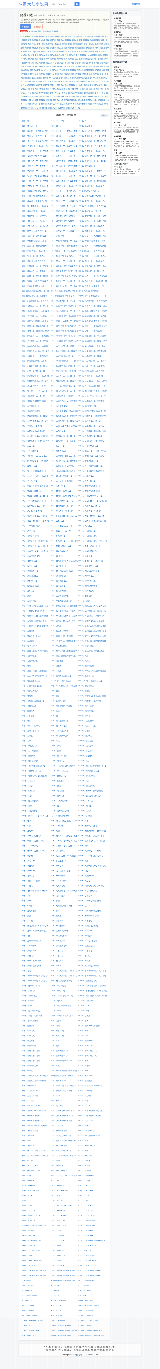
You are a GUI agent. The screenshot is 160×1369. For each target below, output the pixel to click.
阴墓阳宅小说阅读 (45, 100)
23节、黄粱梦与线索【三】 (61, 490)
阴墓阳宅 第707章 (96, 92)
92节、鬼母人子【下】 (31, 730)
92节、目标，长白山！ (59, 1170)
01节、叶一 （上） (29, 121)
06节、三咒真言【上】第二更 (33, 430)
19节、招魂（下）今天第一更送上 (92, 256)
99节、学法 (55, 740)
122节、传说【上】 (29, 1220)
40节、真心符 (84, 880)
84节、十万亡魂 (85, 1155)
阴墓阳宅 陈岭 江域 (81, 81)
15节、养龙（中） (58, 236)
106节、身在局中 (86, 750)
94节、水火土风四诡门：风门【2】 (93, 970)
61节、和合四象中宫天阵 (89, 915)
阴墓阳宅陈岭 (57, 81)
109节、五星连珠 (86, 755)
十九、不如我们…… (58, 1315)
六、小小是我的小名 (30, 1295)
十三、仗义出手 (57, 1305)
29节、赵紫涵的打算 (30, 1065)
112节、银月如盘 (86, 1000)
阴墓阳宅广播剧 (75, 66)
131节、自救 (27, 795)
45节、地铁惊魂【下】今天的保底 (64, 890)
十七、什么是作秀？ (87, 1310)
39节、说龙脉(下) (86, 1080)
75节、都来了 (84, 1140)
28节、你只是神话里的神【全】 (34, 400)
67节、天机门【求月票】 (89, 925)
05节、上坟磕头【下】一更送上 (91, 425)
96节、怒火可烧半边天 (59, 735)
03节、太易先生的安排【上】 (62, 570)
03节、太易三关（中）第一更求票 (35, 181)
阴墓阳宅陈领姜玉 (62, 77)
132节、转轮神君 (86, 1235)
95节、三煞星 (27, 735)
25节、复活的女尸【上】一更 (62, 500)
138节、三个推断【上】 (88, 1245)
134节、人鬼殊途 (57, 1240)
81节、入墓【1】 (57, 950)
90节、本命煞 (84, 1165)
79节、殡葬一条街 (86, 705)
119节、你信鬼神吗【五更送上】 (35, 775)
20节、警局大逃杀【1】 (31, 1050)
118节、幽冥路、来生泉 (31, 1215)
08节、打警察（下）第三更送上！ (92, 146)
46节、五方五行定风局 (88, 890)
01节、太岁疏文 (85, 815)
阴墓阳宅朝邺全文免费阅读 (81, 74)
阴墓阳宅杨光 (38, 89)
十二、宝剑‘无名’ (28, 1305)
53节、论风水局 (28, 905)
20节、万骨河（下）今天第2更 (91, 375)
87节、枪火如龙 (57, 960)
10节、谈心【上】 (29, 1030)
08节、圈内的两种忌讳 (88, 585)
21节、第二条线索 (58, 850)
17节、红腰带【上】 (30, 465)
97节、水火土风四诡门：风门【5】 (93, 975)
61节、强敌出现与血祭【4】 (33, 1120)
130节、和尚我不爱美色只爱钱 (91, 790)
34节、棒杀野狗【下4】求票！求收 (64, 540)
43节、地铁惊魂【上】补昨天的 (91, 885)
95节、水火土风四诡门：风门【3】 (35, 975)
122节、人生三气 (28, 780)
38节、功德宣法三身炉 (31, 880)
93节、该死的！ (85, 1170)
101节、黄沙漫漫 (57, 1185)
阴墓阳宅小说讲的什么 (58, 51)
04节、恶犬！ (84, 1020)
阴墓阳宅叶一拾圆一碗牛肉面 (79, 85)
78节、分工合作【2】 (87, 1145)
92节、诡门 (26, 970)
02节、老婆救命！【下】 (31, 570)
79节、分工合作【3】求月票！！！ (35, 1150)
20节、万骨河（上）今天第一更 (63, 375)
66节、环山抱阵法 (58, 925)
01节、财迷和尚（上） (88, 166)
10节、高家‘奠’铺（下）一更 (90, 211)
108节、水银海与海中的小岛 (62, 995)
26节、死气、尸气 (29, 860)
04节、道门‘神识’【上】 (31, 575)
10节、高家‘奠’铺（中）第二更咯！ (64, 211)
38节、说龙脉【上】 (59, 1080)
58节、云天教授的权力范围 (90, 910)
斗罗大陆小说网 (33, 3)
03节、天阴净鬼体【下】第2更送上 (64, 420)
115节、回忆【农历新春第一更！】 (93, 765)
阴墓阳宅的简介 (92, 100)
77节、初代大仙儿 (29, 705)
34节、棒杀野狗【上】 (88, 530)
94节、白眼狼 (84, 730)
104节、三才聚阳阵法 (30, 750)
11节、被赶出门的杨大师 (31, 835)
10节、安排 (83, 1030)
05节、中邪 (26, 825)
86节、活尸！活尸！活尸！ (32, 960)
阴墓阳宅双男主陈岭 (46, 62)
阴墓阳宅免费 (69, 104)
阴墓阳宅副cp (73, 59)
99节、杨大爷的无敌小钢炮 (61, 980)
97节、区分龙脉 (28, 1180)
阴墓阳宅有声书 (73, 55)
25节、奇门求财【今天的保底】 (91, 855)
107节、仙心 (56, 1195)
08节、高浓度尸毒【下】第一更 (63, 435)
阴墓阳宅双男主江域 (97, 70)
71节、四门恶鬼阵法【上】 (61, 1135)
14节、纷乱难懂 (28, 1040)
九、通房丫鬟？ (28, 1300)
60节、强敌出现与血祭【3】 (90, 1115)
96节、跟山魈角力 (86, 1175)
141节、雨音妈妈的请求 (60, 810)
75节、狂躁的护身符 (59, 700)
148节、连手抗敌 (28, 1265)
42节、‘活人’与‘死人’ (30, 645)
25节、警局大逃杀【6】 (88, 1055)
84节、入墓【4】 (57, 955)
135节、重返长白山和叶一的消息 (92, 1240)
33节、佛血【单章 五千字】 (61, 530)
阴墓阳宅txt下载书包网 (37, 104)
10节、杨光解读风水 (59, 590)
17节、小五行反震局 (30, 845)
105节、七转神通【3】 (88, 1190)
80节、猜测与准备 (29, 950)
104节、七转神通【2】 (60, 1190)
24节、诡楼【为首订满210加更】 (64, 855)
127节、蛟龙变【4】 (30, 1230)
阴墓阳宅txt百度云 (101, 96)
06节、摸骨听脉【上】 (59, 580)
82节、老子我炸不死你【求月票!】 (35, 1155)
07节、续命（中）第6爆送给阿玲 (63, 326)
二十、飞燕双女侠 (86, 1315)
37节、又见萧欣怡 (86, 875)
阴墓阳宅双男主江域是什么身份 (83, 62)
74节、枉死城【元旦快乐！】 (33, 700)
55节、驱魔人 (56, 665)
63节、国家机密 (57, 920)
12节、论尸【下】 (58, 1035)
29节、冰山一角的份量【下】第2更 (35, 520)
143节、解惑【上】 (58, 1255)
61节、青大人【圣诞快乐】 (61, 675)
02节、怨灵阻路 (28, 1285)
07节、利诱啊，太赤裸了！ (90, 825)
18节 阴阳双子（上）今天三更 (33, 251)
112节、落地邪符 (57, 760)
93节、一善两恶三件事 (59, 730)
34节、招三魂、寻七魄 (59, 630)
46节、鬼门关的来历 (30, 1095)
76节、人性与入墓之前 (88, 940)
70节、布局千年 (85, 930)
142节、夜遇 (27, 1255)
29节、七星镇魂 (28, 865)
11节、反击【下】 (58, 445)
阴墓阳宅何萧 (42, 55)
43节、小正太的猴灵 (59, 645)
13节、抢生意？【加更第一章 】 (92, 835)
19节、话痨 (83, 845)
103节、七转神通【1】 (31, 1190)
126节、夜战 (56, 785)
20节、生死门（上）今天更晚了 (34, 261)
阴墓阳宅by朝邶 (74, 51)
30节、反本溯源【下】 (31, 405)
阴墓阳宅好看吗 (81, 104)
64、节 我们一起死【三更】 (61, 680)
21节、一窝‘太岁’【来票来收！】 (34, 610)
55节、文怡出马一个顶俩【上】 (34, 1110)
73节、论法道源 (85, 935)
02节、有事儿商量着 (30, 1020)
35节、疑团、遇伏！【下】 (90, 545)
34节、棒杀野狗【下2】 (88, 535)
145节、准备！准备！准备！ (33, 1260)
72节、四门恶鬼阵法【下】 (90, 1135)
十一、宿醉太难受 (86, 1300)
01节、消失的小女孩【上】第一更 (92, 410)
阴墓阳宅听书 (59, 96)
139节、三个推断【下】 (31, 1250)
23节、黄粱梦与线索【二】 (32, 490)
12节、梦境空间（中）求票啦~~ (34, 166)
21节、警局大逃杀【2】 (60, 1050)
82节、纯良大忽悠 (86, 710)
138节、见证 (56, 805)
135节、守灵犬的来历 (59, 800)
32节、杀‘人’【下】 (29, 530)
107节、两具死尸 (28, 755)
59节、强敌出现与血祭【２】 (62, 1115)
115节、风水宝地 (28, 1210)
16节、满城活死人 (86, 1040)
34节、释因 (83, 1070)
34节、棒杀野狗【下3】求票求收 (35, 540)
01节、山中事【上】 (30, 565)
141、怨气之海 (85, 1250)
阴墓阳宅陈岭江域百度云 (59, 70)
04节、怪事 (83, 820)
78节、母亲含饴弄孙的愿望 (61, 705)
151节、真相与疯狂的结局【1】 (34, 1270)
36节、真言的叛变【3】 (88, 550)
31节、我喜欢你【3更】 (31, 410)
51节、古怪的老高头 (30, 660)
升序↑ (104, 115)
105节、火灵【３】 (58, 990)
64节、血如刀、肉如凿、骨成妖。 (35, 1125)
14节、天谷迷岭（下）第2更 (90, 355)
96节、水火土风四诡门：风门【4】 (64, 975)
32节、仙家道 (27, 1070)
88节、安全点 (84, 960)
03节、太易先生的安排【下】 (90, 570)
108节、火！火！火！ (59, 755)
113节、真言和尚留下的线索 (62, 1205)
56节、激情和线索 (86, 665)
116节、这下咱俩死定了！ (32, 1010)
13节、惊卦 (83, 1035)
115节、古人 (84, 1005)
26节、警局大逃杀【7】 (31, 1060)
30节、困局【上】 (58, 520)
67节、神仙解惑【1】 (30, 1130)
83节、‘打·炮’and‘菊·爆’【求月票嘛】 (64, 1155)
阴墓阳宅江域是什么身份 (48, 74)
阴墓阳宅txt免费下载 (61, 100)
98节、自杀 (26, 740)
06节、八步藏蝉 (57, 825)
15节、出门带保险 (29, 600)
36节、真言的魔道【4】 (31, 555)
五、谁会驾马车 (85, 1290)
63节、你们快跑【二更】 (31, 680)
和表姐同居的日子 (121, 164)
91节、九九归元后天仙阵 (89, 965)
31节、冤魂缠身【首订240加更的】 (93, 865)
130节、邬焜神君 (28, 1235)
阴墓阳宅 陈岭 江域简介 (57, 55)
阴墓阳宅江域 (29, 81)
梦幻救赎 (117, 122)
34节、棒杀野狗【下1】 (60, 535)
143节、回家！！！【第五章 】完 (35, 815)
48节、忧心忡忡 (85, 1095)
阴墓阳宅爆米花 (64, 74)
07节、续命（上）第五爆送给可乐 (35, 326)
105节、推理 (56, 750)
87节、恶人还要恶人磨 (59, 720)
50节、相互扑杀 (57, 1100)
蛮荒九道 (117, 108)
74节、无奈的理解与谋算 (31, 940)
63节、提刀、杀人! (86, 1120)
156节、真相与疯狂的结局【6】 (91, 1275)
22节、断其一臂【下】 (59, 485)
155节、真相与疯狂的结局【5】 (63, 1275)
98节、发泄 (55, 1180)
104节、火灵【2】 (29, 990)
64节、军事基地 (85, 920)
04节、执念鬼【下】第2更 (32, 425)
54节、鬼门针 (84, 1105)
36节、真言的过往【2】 (60, 550)
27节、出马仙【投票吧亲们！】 (34, 620)
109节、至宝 (27, 1200)
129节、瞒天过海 (57, 790)
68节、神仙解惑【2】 (59, 1130)
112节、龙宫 (27, 1205)
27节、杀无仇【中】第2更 (32, 510)
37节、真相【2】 (86, 555)
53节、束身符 (84, 660)
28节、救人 (83, 1060)
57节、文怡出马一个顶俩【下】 (91, 1110)
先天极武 (117, 80)
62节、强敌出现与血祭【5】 (62, 1120)
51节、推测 (55, 900)
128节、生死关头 (28, 790)
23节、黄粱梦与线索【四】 (90, 490)
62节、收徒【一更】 (87, 675)
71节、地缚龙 (27, 695)
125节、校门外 (28, 785)
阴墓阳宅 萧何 (62, 85)
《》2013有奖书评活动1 (60, 815)
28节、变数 (83, 860)
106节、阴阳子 (28, 1195)
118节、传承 (84, 1010)
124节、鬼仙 (84, 780)
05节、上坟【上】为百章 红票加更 (64, 425)
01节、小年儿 (84, 1015)
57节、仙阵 (55, 910)
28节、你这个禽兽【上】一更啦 (34, 515)
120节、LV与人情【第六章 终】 (63, 1015)
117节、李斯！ (56, 1010)
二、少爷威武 (84, 1285)
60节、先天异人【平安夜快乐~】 (35, 675)
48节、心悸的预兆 (29, 655)
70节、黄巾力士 (28, 1135)
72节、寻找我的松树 (59, 935)
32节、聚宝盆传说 (29, 870)
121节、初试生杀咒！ (87, 775)
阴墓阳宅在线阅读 (95, 104)
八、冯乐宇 (83, 1295)
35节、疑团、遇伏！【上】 (61, 545)
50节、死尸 (26, 900)
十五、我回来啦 (28, 1310)
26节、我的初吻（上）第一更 (33, 395)
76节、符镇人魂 (28, 1145)
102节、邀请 (84, 1185)
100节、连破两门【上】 (88, 980)
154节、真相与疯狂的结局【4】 (34, 1275)
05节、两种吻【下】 (30, 580)
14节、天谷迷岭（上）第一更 (62, 355)
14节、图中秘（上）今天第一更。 (35, 231)
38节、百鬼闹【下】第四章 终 (91, 560)
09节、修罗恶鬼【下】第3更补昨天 (35, 440)
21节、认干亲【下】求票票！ (62, 480)
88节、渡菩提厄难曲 (30, 1165)
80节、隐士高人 (28, 710)
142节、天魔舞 (85, 810)
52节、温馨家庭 (57, 660)
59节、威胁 (26, 915)
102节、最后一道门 (58, 985)
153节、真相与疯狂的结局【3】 (91, 1270)
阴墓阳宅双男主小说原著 (79, 70)
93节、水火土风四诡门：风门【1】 (64, 970)
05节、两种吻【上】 (87, 575)
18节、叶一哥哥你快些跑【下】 (34, 470)
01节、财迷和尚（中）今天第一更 (35, 171)
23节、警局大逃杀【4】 (31, 1055)
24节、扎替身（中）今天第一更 (63, 281)
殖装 (115, 150)
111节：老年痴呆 (57, 1000)
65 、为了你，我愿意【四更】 (91, 680)
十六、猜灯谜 (56, 1310)
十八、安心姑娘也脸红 (30, 1315)
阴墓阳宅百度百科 (96, 81)
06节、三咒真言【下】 (59, 430)
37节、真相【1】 (57, 555)
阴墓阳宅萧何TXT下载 (46, 77)
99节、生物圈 (84, 1180)
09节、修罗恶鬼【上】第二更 (90, 435)
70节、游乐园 (84, 690)
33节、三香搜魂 (28, 630)
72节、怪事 (55, 695)
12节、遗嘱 (26, 595)
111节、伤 (83, 1200)
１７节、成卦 (84, 600)
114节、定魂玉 (85, 1205)
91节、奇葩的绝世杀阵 (31, 1170)
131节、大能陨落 (57, 1235)
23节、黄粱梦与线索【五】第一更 (35, 495)
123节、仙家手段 (57, 780)
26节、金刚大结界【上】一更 (33, 505)
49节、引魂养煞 (85, 895)
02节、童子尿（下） (59, 126)
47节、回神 (55, 1095)
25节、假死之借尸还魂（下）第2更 (93, 390)
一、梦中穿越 (56, 1285)
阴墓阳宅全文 (83, 92)
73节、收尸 (26, 1140)
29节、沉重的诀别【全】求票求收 (64, 400)
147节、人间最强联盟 (87, 1260)
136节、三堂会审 (28, 1245)
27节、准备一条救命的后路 (61, 1060)
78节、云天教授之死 (59, 945)
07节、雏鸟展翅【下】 (59, 585)
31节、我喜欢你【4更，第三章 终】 (65, 410)
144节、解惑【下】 (87, 1255)
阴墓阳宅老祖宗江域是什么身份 (36, 66)
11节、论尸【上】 (29, 1035)
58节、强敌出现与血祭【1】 (33, 1115)
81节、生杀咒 (56, 710)
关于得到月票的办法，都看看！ (63, 1075)
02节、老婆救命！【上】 (89, 565)
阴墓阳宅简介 (97, 55)
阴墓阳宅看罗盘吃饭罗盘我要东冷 (43, 85)
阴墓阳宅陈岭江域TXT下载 (89, 59)
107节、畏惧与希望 (29, 995)
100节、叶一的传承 (29, 1185)
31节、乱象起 (84, 1065)
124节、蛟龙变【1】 (87, 1220)
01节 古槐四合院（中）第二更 (62, 296)
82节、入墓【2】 (86, 950)
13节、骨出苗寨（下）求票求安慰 (35, 355)
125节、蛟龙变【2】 (59, 1225)
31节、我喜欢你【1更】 (60, 405)
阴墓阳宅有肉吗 (86, 55)
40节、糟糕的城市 (29, 1085)
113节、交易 (84, 760)
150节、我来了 (85, 1265)
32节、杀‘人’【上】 (86, 525)
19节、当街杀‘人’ (86, 1045)
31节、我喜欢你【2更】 (88, 405)
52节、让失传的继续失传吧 (90, 900)
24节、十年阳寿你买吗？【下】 (34, 500)
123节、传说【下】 (58, 1220)
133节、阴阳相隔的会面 (31, 1240)
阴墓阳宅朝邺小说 (77, 77)
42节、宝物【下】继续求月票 (90, 1085)
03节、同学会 (56, 1020)
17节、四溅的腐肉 (29, 1045)
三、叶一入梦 (27, 1290)
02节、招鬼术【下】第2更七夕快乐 (93, 415)
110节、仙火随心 (57, 1200)
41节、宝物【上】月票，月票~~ (63, 1085)
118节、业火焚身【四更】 (89, 770)
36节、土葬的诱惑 (58, 875)
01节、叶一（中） (58, 121)
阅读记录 (136, 4)
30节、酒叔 (55, 1065)
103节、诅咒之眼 (86, 745)
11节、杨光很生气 (86, 590)
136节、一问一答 (86, 800)
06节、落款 (55, 1025)
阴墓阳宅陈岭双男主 (41, 59)
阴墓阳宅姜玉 (31, 77)
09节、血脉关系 (28, 590)
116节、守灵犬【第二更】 (32, 770)
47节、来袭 (26, 895)
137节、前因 (27, 805)
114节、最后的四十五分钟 (61, 1005)
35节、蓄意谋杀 (28, 875)
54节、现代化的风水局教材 (61, 905)
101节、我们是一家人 (30, 745)
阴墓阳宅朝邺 (68, 81)
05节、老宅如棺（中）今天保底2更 (64, 316)
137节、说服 (56, 1245)
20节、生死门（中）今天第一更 (63, 261)
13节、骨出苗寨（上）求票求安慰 (92, 350)
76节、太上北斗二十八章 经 (90, 700)
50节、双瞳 (83, 655)
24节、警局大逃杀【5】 (60, 1055)
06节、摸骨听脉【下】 (88, 580)
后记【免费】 (27, 1280)
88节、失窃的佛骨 (86, 720)
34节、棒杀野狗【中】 (31, 535)
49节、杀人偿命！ (29, 1100)
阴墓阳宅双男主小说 (43, 81)
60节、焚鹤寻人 (57, 915)
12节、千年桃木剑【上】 (89, 445)
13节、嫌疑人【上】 (59, 450)
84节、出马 (55, 715)
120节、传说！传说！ (87, 1215)
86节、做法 (26, 720)
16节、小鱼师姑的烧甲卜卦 (61, 600)
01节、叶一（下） (86, 121)
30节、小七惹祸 (57, 865)
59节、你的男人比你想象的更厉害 (92, 670)
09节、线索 (55, 830)
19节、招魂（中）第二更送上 (62, 256)
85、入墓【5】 (85, 955)
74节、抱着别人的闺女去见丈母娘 (64, 1140)
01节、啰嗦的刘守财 (87, 1280)
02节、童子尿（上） (30, 126)
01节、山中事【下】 (59, 565)
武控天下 (117, 67)
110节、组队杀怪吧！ (30, 760)
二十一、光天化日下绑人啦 (32, 1320)
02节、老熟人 (27, 820)
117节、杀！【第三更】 (60, 770)
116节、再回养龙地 (58, 1210)
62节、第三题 (27, 920)
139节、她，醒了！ (87, 805)
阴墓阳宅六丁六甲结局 (55, 104)
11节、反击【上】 (29, 445)
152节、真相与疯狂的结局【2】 (63, 1270)
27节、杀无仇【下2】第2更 (90, 510)
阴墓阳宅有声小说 (73, 107)
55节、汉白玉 (84, 905)
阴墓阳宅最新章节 (37, 92)
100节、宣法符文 (86, 740)
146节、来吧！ (56, 1260)
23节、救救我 (27, 855)
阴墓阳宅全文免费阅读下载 (54, 89)
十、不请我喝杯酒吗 (58, 1300)
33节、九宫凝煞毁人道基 (60, 870)
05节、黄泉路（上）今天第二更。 (92, 186)
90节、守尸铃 (56, 965)
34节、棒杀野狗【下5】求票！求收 (93, 540)
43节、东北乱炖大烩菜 (31, 1090)
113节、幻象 (27, 1005)
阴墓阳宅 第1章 (72, 92)
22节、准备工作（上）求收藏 (33, 271)
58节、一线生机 (57, 670)
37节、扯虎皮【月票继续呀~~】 (34, 1080)
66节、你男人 (84, 1125)
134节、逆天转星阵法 (30, 800)
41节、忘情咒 (27, 885)
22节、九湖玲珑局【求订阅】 (90, 850)
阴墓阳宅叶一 (99, 89)
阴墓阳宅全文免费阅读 (56, 107)
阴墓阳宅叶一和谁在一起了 (54, 92)
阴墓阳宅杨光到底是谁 (85, 96)
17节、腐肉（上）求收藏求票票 (34, 246)
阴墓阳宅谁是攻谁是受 (58, 59)
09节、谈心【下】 (58, 1030)
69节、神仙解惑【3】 (87, 1130)
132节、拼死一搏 (57, 795)
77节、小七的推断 (29, 945)
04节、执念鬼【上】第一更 (90, 420)
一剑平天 (117, 94)
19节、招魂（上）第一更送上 (33, 256)
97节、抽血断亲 (85, 735)
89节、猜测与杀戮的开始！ (32, 965)
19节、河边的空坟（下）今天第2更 (35, 375)
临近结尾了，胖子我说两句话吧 (34, 1225)
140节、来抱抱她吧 (29, 810)
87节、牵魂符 (84, 1160)
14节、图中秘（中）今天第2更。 (63, 231)
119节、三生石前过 (58, 1215)
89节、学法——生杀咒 (31, 725)
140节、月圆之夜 (57, 1250)
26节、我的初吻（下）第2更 (62, 395)
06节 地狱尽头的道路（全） (90, 191)
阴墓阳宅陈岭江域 (91, 77)
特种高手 (117, 136)
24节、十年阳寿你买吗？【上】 (91, 495)
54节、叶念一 (27, 665)
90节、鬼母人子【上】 (59, 725)
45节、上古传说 (85, 1090)
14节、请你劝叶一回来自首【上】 (35, 455)
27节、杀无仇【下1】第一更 (62, 510)
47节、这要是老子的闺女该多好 (91, 650)
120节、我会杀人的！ (59, 775)
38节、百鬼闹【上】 (30, 560)
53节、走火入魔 (57, 1105)
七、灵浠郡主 (56, 1295)
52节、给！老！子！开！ (31, 1105)
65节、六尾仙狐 (57, 1125)
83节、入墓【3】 (28, 955)
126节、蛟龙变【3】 (87, 1225)
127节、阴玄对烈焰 (87, 785)
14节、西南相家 (85, 595)
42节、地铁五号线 (58, 885)
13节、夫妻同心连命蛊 (59, 595)
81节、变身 (83, 1150)
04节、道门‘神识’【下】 (59, 575)
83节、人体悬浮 (28, 715)
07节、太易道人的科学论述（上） (35, 196)
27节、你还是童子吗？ (59, 860)
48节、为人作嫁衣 (58, 895)
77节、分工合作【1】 (59, 1145)
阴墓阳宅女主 (47, 96)
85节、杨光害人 (85, 715)
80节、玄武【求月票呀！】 (61, 1150)
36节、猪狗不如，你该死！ (32, 635)
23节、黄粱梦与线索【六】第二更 (64, 495)
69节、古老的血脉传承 (59, 930)
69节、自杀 (55, 690)
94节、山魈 (26, 1175)
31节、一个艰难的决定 (31, 525)
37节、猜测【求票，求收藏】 (62, 635)
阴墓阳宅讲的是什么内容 (59, 66)
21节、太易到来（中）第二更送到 (64, 266)
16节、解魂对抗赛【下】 (89, 460)
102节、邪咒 (56, 745)
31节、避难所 (56, 625)
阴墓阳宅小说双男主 (62, 62)
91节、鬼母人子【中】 (88, 725)
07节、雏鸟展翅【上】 (31, 585)
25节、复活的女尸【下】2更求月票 (93, 500)
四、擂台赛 (55, 1290)
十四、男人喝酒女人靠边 (89, 1305)
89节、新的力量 (57, 1165)
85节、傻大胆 (27, 1160)
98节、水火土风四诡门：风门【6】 (35, 980)
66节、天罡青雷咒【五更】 (32, 685)
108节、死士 (84, 1195)
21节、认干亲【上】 (87, 475)
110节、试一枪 (28, 1000)
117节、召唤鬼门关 (87, 1210)
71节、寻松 (26, 935)
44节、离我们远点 (86, 645)
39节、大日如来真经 (59, 880)
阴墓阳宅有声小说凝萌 (29, 100)
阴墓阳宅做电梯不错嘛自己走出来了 (80, 89)
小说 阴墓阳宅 (70, 96)
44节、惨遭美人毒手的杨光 (61, 1090)
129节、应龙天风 (86, 1230)
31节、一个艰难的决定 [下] (61, 525)
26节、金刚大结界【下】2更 (62, 505)
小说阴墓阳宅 (42, 107)
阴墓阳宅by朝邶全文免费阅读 (37, 51)
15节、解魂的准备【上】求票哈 (91, 455)
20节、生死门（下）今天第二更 (91, 261)
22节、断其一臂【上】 (88, 480)
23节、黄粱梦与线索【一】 (90, 485)
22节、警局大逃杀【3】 (88, 1050)
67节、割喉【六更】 (87, 685)
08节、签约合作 (28, 830)
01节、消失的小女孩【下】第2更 (35, 415)
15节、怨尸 (55, 1040)
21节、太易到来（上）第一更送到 (35, 266)
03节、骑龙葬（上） (87, 126)
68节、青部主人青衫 (30, 690)
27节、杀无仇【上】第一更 (90, 505)
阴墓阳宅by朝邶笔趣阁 (89, 51)
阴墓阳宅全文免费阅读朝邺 (92, 66)
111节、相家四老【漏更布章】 (34, 765)
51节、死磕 (83, 1100)
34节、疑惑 (83, 870)
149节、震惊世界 (57, 1265)
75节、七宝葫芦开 (58, 940)
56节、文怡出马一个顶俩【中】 (63, 1110)
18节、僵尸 (55, 1045)
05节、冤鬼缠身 (28, 1025)
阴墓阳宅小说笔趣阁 (77, 100)
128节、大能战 (56, 1230)
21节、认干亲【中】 (30, 480)
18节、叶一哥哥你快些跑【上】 (91, 465)
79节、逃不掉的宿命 (87, 945)
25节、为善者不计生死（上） (33, 286)
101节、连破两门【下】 (31, 985)
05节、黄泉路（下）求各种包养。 (64, 191)
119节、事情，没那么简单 (32, 1015)
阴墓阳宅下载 (37, 96)
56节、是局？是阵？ (30, 910)
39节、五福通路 (28, 640)
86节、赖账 (55, 1160)
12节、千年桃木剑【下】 (31, 450)
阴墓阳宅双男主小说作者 (39, 70)
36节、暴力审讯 (85, 1075)
